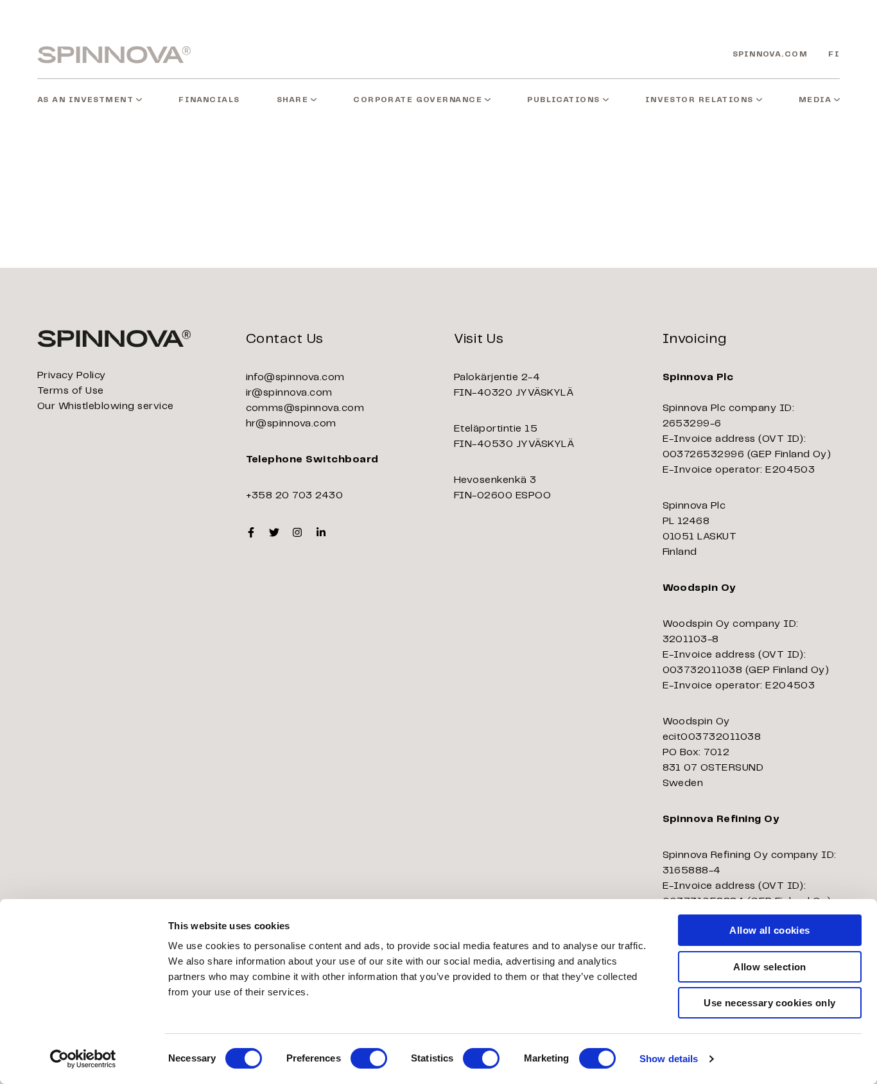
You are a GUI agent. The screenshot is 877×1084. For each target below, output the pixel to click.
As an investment (85, 99)
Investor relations (699, 99)
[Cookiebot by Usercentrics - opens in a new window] (83, 1059)
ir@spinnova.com (289, 393)
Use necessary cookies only (770, 1002)
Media (815, 99)
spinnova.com (770, 54)
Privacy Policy (71, 375)
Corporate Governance (417, 99)
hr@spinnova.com (291, 423)
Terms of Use (70, 391)
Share (292, 99)
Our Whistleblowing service (105, 406)
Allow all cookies (769, 930)
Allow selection (769, 966)
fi (834, 54)
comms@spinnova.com (305, 408)
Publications (563, 99)
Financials (208, 99)
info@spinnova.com (295, 377)
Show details (668, 1058)
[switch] (369, 1058)
